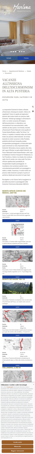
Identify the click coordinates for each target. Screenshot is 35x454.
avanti (17, 220)
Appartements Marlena (22, 7)
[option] (17, 32)
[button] (33, 384)
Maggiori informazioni (17, 451)
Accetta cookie (17, 442)
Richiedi (9, 58)
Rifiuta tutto (17, 446)
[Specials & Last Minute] (32, 111)
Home (4, 71)
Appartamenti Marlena (16, 71)
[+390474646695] (32, 106)
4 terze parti (10, 387)
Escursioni (8, 73)
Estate (29, 71)
